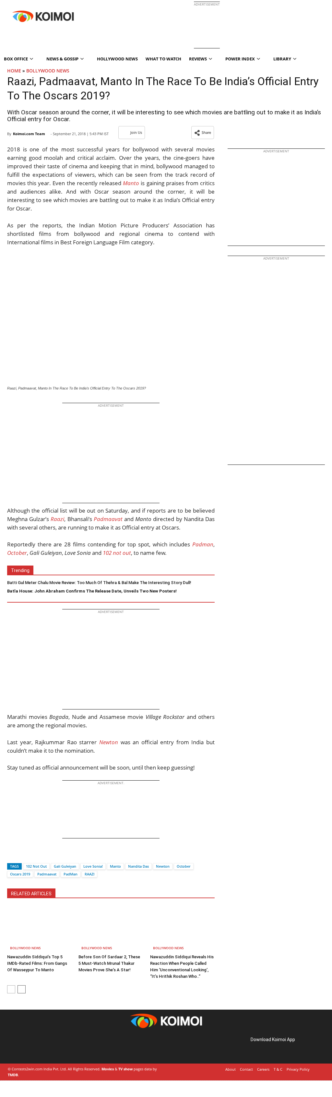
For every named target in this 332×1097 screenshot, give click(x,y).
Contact (246, 1069)
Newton (163, 866)
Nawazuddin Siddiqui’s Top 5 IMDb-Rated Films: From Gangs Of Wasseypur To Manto (37, 963)
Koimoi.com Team (29, 133)
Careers (263, 1069)
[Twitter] (23, 855)
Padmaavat (46, 874)
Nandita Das (138, 866)
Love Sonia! (93, 866)
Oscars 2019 (20, 874)
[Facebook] (12, 855)
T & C (278, 1069)
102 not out (117, 552)
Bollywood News (47, 71)
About (230, 1069)
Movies (107, 1068)
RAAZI (89, 874)
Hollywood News (117, 59)
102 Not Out (36, 866)
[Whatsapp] (34, 855)
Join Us (136, 132)
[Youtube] (53, 1046)
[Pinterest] (35, 1046)
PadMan (70, 874)
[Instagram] (26, 1046)
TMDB (13, 1074)
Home (14, 71)
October (184, 866)
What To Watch (163, 59)
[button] (202, 132)
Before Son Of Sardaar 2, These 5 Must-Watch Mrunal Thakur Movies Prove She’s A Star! (109, 963)
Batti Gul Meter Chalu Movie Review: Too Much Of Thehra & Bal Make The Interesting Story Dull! (99, 582)
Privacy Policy (298, 1069)
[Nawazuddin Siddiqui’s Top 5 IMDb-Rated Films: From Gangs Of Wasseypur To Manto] (39, 929)
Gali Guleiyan (65, 866)
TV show (125, 1068)
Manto (115, 866)
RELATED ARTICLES (31, 893)
